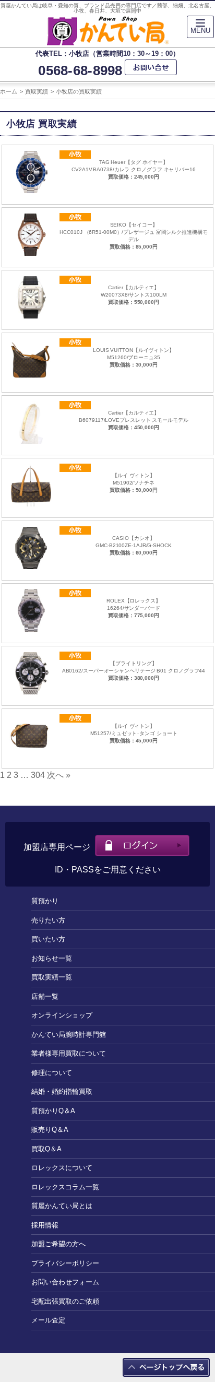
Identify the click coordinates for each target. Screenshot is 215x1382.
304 (38, 775)
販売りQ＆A (49, 1129)
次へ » (58, 775)
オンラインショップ (61, 1015)
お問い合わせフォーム (65, 1282)
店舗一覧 (44, 996)
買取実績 (36, 91)
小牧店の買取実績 (79, 91)
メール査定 (48, 1320)
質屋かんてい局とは (61, 1206)
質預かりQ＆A (53, 1111)
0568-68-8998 (80, 70)
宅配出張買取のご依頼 (65, 1301)
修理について (51, 1073)
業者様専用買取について (68, 1053)
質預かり (44, 901)
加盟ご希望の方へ (58, 1244)
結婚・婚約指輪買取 (61, 1091)
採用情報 (44, 1225)
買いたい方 (48, 939)
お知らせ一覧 (51, 958)
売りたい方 (48, 920)
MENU (200, 30)
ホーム (8, 91)
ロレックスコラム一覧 (65, 1187)
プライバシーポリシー (65, 1263)
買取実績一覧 (51, 977)
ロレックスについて (61, 1168)
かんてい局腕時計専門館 (68, 1034)
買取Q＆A (46, 1149)
